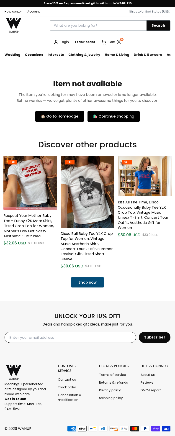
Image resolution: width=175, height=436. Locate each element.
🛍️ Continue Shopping (113, 116)
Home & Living (117, 54)
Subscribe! (154, 337)
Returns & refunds (113, 382)
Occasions (34, 54)
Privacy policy (110, 390)
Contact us (67, 379)
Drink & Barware (148, 54)
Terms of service (112, 374)
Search (158, 25)
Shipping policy (111, 398)
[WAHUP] (14, 25)
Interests (56, 54)
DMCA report (151, 390)
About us (148, 374)
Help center (13, 11)
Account (33, 11)
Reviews (147, 382)
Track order (85, 42)
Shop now (87, 282)
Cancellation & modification (70, 397)
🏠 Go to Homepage (59, 116)
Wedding (12, 54)
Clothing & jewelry (84, 54)
